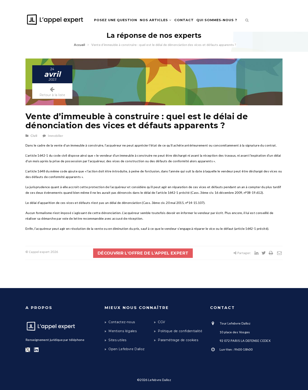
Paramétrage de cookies (178, 340)
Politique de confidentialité (180, 331)
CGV (161, 322)
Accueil (79, 45)
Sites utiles (117, 340)
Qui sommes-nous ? (216, 20)
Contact (184, 20)
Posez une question (115, 20)
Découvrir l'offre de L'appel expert (143, 253)
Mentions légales (122, 331)
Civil (33, 136)
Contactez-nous (121, 322)
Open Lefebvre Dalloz (126, 349)
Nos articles (154, 20)
